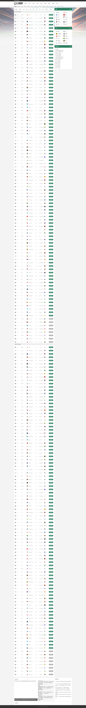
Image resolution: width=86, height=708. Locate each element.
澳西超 (22, 94)
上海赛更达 (41, 183)
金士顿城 (30, 143)
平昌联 (30, 170)
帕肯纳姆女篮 (41, 160)
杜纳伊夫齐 (41, 239)
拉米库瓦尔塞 (31, 229)
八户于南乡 (30, 203)
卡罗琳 (40, 14)
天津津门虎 (59, 43)
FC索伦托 (40, 107)
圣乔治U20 (30, 54)
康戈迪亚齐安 (31, 213)
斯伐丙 (22, 335)
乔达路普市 (30, 127)
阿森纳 (66, 43)
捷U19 (22, 206)
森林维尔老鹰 (41, 137)
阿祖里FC (40, 57)
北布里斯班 (41, 133)
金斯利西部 (41, 130)
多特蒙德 (59, 33)
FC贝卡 (40, 229)
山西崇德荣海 (31, 180)
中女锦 (22, 18)
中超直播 (43, 6)
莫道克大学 (41, 123)
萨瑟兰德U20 (31, 289)
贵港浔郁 (40, 196)
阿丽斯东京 (41, 252)
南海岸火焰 (30, 34)
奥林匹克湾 (41, 31)
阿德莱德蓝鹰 (41, 157)
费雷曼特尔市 (41, 104)
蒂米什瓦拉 (41, 213)
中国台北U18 (41, 256)
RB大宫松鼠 (41, 28)
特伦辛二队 (30, 335)
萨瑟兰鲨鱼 (30, 21)
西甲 (33, 9)
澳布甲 (22, 133)
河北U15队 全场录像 (57, 61)
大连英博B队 (31, 190)
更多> (70, 9)
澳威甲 (22, 47)
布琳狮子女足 (31, 24)
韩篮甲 (20, 9)
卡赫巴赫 (40, 38)
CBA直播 (55, 6)
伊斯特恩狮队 (41, 305)
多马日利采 (41, 279)
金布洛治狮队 (31, 67)
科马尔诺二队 (41, 335)
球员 (57, 3)
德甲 (40, 9)
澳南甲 (22, 156)
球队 (49, 3)
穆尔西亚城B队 (41, 262)
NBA (27, 9)
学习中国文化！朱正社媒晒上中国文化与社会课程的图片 (63, 681)
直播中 (51, 14)
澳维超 (22, 14)
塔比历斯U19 (41, 332)
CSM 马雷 (30, 223)
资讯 (41, 3)
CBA (23, 9)
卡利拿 (30, 133)
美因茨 (59, 36)
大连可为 (40, 186)
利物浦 (59, 40)
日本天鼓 (40, 140)
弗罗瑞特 (40, 117)
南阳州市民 (41, 173)
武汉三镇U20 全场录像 (58, 54)
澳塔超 (22, 67)
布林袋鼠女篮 (41, 163)
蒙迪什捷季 (30, 295)
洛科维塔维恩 (31, 608)
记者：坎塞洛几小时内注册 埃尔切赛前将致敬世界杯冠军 (62, 683)
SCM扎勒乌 (30, 242)
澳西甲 (22, 113)
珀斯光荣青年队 (41, 100)
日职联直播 (47, 6)
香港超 (22, 236)
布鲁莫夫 (40, 249)
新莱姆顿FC (30, 38)
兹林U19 (30, 332)
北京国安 (66, 38)
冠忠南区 (30, 236)
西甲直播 (22, 6)
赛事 (53, 3)
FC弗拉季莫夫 (31, 315)
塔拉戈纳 (40, 342)
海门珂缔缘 (30, 193)
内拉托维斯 (41, 285)
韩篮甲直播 (51, 6)
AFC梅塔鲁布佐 (41, 216)
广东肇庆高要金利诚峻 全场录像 (59, 50)
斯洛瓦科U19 (41, 209)
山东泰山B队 (41, 193)
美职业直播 (35, 6)
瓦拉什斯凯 (41, 315)
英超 (30, 9)
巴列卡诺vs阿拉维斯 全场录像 (59, 51)
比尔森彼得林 (31, 292)
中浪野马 (30, 173)
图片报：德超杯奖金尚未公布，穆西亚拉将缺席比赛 (62, 687)
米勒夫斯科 (41, 299)
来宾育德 (30, 325)
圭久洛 (40, 338)
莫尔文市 (40, 143)
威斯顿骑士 (41, 110)
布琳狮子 (40, 269)
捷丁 (22, 249)
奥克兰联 (30, 31)
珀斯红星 (40, 94)
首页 (25, 3)
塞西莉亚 (30, 309)
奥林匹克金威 (31, 104)
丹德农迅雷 (30, 150)
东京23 (30, 252)
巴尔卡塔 (30, 97)
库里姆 (30, 312)
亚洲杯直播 (39, 6)
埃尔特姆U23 (41, 44)
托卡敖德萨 (30, 239)
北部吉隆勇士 (31, 74)
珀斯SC (30, 107)
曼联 (58, 31)
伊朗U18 (30, 256)
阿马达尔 (30, 94)
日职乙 (22, 28)
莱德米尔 (40, 84)
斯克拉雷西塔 (41, 226)
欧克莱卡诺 (41, 150)
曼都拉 (30, 123)
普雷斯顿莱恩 (41, 77)
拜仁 (58, 38)
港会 (40, 236)
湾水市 (30, 100)
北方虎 (30, 51)
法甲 (43, 9)
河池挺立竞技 (31, 196)
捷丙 (22, 272)
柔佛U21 (30, 259)
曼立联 (40, 147)
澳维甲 (22, 74)
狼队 (66, 40)
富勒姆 (66, 36)
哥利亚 (40, 219)
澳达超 (22, 57)
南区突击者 (41, 153)
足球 (29, 3)
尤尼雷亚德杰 (41, 242)
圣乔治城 (40, 21)
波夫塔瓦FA (30, 279)
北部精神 (30, 153)
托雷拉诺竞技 (31, 262)
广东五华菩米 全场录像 (58, 55)
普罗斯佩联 (41, 81)
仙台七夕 (40, 203)
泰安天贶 (30, 183)
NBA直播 (58, 6)
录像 (37, 3)
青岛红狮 (40, 176)
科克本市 (40, 120)
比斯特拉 (30, 266)
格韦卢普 (30, 117)
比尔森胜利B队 (41, 282)
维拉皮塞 (40, 266)
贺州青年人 (30, 322)
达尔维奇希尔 (31, 87)
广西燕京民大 (41, 199)
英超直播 (18, 6)
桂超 (22, 196)
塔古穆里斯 (30, 219)
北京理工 (40, 190)
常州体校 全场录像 (57, 66)
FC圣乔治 (30, 318)
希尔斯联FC (30, 84)
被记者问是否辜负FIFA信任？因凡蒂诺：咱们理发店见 (62, 688)
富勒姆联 (30, 157)
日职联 (59, 21)
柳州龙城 (30, 199)
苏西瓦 (40, 233)
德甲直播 (28, 6)
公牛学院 (30, 90)
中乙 (22, 176)
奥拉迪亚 (40, 223)
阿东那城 (30, 305)
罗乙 (22, 213)
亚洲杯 (51, 9)
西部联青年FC (41, 74)
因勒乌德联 (41, 114)
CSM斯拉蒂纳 (31, 216)
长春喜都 (30, 186)
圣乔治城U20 (41, 289)
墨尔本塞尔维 (31, 269)
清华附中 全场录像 (57, 63)
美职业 (47, 9)
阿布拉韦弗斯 (31, 71)
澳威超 (22, 21)
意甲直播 (25, 6)
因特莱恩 (40, 87)
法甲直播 (32, 6)
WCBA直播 (62, 6)
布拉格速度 (30, 302)
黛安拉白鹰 (41, 97)
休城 (29, 14)
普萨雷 (40, 295)
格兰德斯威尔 (41, 34)
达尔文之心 (30, 57)
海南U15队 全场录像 (57, 62)
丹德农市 (30, 77)
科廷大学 (30, 114)
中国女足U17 (41, 246)
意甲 (36, 9)
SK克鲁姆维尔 (31, 249)
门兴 (66, 31)
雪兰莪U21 (41, 259)
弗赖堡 (66, 33)
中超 (66, 19)
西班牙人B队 (31, 342)
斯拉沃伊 (30, 299)
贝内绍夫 (30, 272)
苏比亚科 (30, 120)
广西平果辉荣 (41, 325)
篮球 (33, 3)
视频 (45, 3)
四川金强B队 (31, 140)
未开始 (51, 318)
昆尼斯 (30, 130)
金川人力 (40, 170)
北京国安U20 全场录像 (58, 53)
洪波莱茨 (40, 312)
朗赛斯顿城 (41, 67)
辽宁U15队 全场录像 (57, 65)
